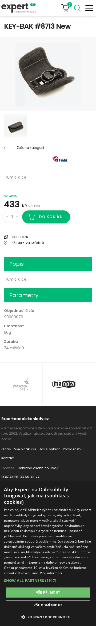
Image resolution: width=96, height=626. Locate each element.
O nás (6, 449)
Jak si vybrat (49, 449)
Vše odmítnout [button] (48, 605)
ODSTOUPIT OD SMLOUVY (20, 477)
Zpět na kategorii (30, 147)
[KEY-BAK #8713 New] (48, 74)
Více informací (51, 573)
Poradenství (72, 449)
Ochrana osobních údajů (38, 468)
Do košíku (51, 216)
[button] (48, 580)
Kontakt (7, 458)
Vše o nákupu (25, 449)
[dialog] (48, 553)
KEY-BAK (36, 159)
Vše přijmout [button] (48, 592)
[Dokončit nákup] (67, 8)
